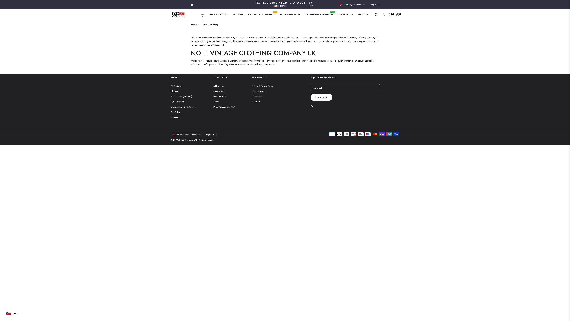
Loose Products (220, 96)
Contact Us (257, 96)
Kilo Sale (174, 91)
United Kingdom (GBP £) (352, 4)
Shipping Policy (258, 91)
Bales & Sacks (219, 91)
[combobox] (12, 313)
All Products (176, 86)
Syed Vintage (318, 37)
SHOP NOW (311, 5)
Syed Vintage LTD (188, 140)
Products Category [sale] (181, 96)
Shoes (216, 101)
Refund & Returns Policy (262, 86)
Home (194, 24)
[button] (376, 15)
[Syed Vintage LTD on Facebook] (312, 106)
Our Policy (175, 112)
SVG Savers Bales (178, 101)
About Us (174, 117)
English (374, 4)
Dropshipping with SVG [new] (184, 106)
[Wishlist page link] (202, 14)
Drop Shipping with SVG (224, 106)
